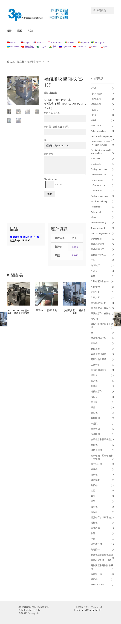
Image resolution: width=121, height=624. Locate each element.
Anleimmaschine (98, 130)
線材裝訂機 (96, 463)
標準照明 (95, 428)
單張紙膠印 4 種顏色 (101, 313)
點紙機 (94, 579)
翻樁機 (94, 485)
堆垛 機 (20, 61)
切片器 (94, 270)
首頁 (12, 61)
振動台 (94, 375)
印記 (30, 30)
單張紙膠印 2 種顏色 (101, 308)
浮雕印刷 (95, 434)
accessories (97, 125)
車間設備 (95, 528)
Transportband (98, 228)
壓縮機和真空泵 (98, 337)
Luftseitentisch (98, 185)
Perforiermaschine (100, 196)
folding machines (99, 169)
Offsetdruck (96, 190)
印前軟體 (95, 286)
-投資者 (94, 109)
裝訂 (93, 496)
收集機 (94, 412)
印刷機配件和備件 (100, 281)
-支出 (93, 115)
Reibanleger (96, 206)
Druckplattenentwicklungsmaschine (102, 152)
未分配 (94, 423)
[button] (34, 80)
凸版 (93, 260)
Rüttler (94, 217)
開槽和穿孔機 (97, 560)
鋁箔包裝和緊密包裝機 (102, 554)
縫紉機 (94, 474)
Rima (75, 246)
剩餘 (93, 276)
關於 (46, 140)
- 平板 (93, 88)
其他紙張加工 (97, 249)
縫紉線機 (95, 480)
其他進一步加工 (98, 254)
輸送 (93, 538)
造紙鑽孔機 (96, 544)
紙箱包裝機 (96, 450)
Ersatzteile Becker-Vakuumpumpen (101, 143)
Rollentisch (96, 212)
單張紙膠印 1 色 (98, 302)
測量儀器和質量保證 (101, 439)
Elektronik (95, 158)
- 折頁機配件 (97, 93)
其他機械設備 (97, 244)
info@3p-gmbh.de (91, 610)
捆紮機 (94, 380)
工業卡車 (95, 364)
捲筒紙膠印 (96, 391)
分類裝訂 (95, 265)
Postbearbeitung (99, 201)
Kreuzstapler (97, 180)
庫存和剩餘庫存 (98, 370)
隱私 (19, 30)
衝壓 (93, 490)
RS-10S (76, 255)
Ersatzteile (96, 163)
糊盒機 (94, 444)
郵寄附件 (95, 549)
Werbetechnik (97, 238)
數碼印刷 (95, 418)
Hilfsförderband (98, 174)
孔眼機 (94, 343)
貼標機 (94, 522)
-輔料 (93, 120)
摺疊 (93, 407)
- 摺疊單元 (96, 98)
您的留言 (48, 153)
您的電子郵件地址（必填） (57, 126)
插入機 (94, 402)
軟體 (93, 533)
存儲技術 (95, 348)
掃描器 (94, 396)
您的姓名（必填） (53, 113)
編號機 (94, 469)
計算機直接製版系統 (101, 517)
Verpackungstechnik (100, 233)
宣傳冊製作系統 (98, 354)
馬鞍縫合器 (96, 574)
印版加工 (95, 292)
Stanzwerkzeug (98, 222)
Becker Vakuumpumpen (102, 136)
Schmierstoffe (97, 584)
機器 (9, 30)
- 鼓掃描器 (96, 104)
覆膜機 (94, 506)
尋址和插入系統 (98, 359)
